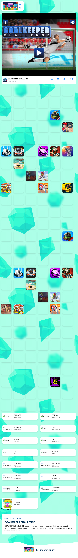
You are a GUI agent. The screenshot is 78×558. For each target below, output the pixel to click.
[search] (20, 8)
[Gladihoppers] (55, 151)
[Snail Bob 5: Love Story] (31, 369)
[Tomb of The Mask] (55, 382)
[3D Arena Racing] (55, 406)
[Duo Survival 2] (31, 6)
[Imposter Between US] (43, 164)
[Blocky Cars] (55, 115)
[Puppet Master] (6, 309)
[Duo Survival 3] (43, 6)
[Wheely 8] (67, 394)
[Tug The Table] (6, 333)
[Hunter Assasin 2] (31, 164)
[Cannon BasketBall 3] (6, 260)
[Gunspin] (67, 151)
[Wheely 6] (43, 394)
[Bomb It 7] (31, 127)
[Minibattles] (6, 176)
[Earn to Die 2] (19, 224)
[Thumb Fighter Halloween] (67, 91)
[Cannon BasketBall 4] (6, 139)
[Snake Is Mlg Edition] (67, 188)
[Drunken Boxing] (6, 273)
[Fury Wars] (43, 151)
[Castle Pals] (43, 139)
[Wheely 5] (31, 394)
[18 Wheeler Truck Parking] (43, 406)
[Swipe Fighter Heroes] (55, 200)
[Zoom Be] (6, 103)
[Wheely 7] (55, 394)
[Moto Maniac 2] (31, 176)
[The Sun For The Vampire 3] (31, 382)
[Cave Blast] (55, 139)
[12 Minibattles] (31, 103)
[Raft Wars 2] (6, 188)
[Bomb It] (55, 127)
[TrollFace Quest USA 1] (67, 382)
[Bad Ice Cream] (6, 357)
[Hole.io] (19, 164)
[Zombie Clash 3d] (6, 224)
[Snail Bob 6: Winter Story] (43, 369)
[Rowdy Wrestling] (55, 188)
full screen (71, 82)
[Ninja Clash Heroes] (55, 176)
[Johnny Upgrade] (43, 357)
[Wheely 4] (19, 394)
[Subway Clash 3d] (31, 200)
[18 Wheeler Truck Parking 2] (31, 406)
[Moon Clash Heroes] (19, 176)
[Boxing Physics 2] (67, 127)
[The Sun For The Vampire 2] (19, 382)
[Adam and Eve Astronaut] (67, 345)
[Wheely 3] (6, 394)
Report (64, 82)
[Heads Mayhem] (6, 285)
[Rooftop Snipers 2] (43, 91)
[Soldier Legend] (6, 200)
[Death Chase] (67, 139)
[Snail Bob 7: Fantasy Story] (55, 369)
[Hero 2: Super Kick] (6, 164)
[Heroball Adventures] (31, 357)
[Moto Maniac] (43, 176)
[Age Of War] (43, 103)
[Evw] (19, 151)
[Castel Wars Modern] (31, 139)
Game (6, 518)
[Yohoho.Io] (6, 345)
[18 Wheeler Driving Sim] (19, 406)
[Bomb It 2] (67, 115)
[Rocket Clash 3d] (31, 188)
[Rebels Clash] (43, 224)
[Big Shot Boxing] (43, 115)
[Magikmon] (6, 297)
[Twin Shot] (6, 212)
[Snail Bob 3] (6, 369)
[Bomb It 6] (19, 127)
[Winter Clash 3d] (55, 212)
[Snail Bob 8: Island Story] (67, 369)
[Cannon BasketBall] (19, 139)
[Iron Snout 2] (55, 164)
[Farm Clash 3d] (31, 151)
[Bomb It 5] (6, 127)
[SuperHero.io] (43, 200)
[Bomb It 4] (6, 248)
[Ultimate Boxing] (19, 212)
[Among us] (67, 103)
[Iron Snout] (67, 164)
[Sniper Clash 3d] (6, 321)
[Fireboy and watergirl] (55, 6)
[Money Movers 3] (31, 91)
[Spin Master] (19, 200)
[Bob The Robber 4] (19, 357)
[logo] (10, 6)
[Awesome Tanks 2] (6, 236)
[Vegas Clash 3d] (31, 212)
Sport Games (12, 81)
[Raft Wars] (19, 188)
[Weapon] (43, 212)
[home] (20, 4)
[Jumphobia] (55, 357)
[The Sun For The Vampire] (43, 382)
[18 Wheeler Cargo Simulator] (6, 406)
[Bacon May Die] (19, 115)
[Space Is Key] (6, 382)
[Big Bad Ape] (31, 115)
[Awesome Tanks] (6, 115)
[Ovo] (67, 357)
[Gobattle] (19, 103)
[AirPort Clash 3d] (55, 103)
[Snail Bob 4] (19, 369)
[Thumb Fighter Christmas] (55, 91)
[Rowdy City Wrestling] (43, 188)
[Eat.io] (6, 151)
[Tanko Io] (67, 200)
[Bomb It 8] (43, 127)
